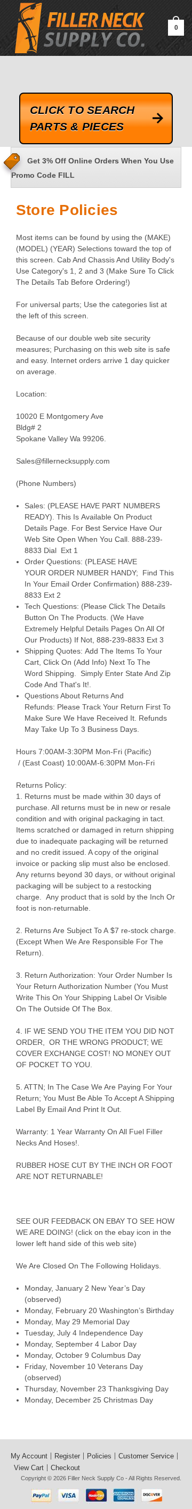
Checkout (65, 1467)
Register (67, 1456)
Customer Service (146, 1456)
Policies (99, 1456)
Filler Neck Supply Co (96, 1478)
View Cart (29, 1467)
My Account (29, 1456)
